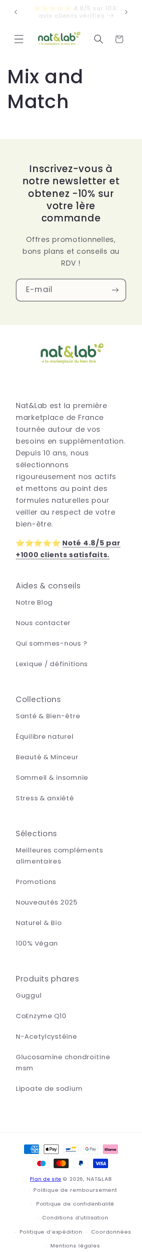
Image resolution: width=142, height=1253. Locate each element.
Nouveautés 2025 (47, 902)
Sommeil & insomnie (52, 777)
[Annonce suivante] (126, 12)
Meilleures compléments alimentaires (59, 855)
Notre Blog (34, 602)
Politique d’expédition (51, 1232)
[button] (19, 39)
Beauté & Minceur (47, 757)
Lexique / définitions (52, 664)
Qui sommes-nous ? (51, 643)
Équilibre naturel (44, 736)
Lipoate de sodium (49, 1088)
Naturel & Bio (39, 922)
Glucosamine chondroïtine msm (63, 1062)
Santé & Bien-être (48, 716)
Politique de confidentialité (75, 1204)
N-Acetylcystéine (46, 1036)
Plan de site (45, 1179)
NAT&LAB (99, 1179)
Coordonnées (111, 1232)
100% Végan (37, 943)
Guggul (28, 995)
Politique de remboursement (75, 1190)
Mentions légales (75, 1245)
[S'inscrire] (115, 290)
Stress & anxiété (45, 798)
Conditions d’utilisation (75, 1217)
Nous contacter (43, 622)
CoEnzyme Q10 (41, 1016)
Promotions (36, 881)
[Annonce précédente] (15, 12)
